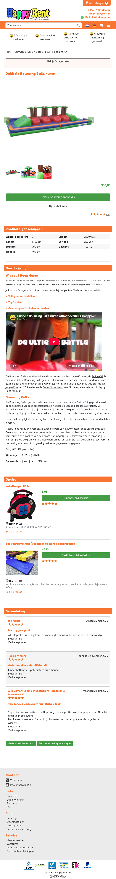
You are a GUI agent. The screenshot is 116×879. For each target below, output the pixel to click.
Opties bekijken (58, 206)
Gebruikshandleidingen (20, 851)
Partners (12, 803)
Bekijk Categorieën (58, 61)
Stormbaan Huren (24, 51)
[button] (109, 25)
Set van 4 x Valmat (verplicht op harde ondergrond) (40, 543)
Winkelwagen (96, 3)
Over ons (12, 796)
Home (8, 51)
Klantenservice (15, 840)
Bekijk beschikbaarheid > (58, 197)
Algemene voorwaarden (20, 847)
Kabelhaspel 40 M (17, 486)
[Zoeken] (78, 25)
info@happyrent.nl (21, 785)
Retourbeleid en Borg (19, 829)
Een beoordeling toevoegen (55, 743)
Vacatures (12, 844)
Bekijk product (14, 531)
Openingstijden (15, 822)
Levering (12, 818)
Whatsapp (16, 780)
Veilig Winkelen (15, 799)
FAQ (9, 807)
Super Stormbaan (53, 387)
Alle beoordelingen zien (21, 743)
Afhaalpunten (14, 825)
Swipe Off (97, 376)
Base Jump (21, 383)
